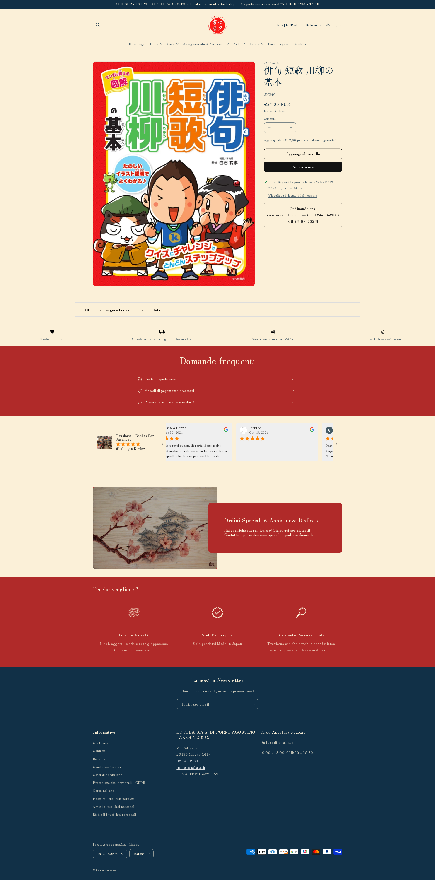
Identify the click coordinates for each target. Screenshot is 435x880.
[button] (98, 25)
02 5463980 (187, 760)
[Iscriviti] (253, 704)
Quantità (270, 118)
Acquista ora (303, 166)
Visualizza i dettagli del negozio (292, 195)
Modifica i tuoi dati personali (115, 798)
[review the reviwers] (202, 430)
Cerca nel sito (103, 790)
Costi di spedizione (107, 774)
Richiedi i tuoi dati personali (114, 814)
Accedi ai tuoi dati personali (114, 806)
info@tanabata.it (190, 767)
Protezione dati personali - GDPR (119, 782)
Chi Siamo (100, 742)
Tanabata (111, 869)
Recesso (99, 758)
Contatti (99, 750)
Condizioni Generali (108, 766)
